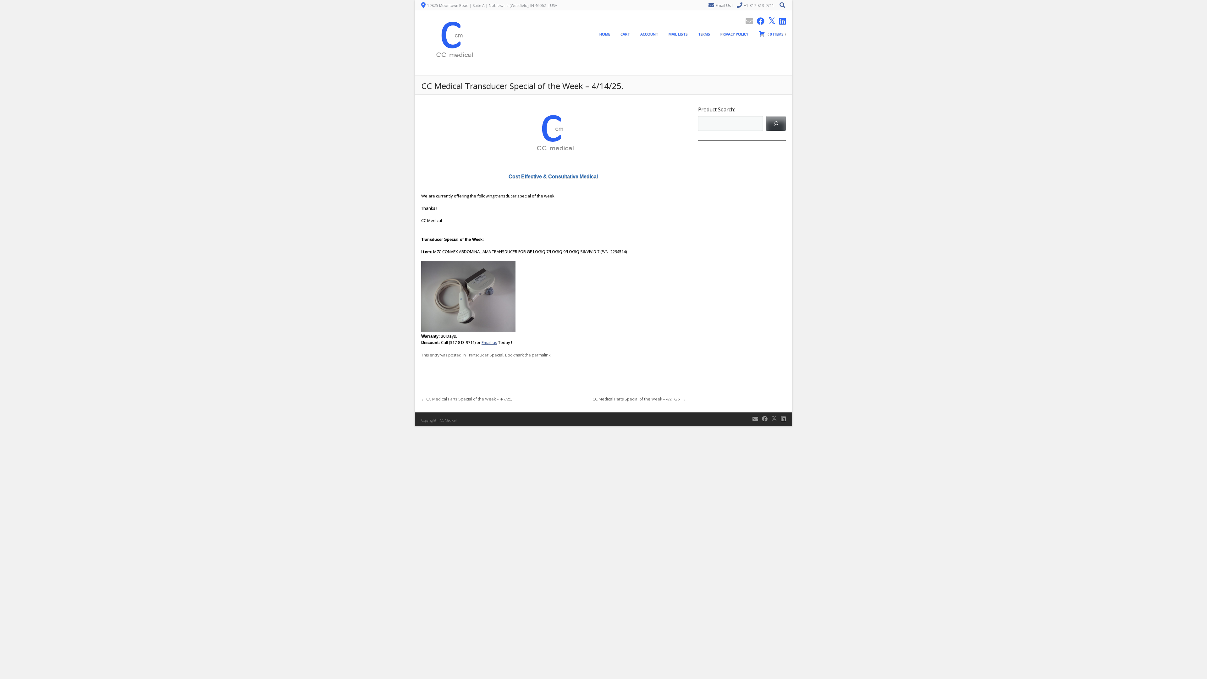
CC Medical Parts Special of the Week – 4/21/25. (639, 399)
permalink (541, 355)
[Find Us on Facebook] (758, 21)
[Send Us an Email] (747, 21)
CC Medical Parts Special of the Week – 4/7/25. (466, 399)
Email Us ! (724, 5)
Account (649, 34)
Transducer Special (485, 355)
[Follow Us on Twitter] (769, 21)
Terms (704, 34)
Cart (625, 34)
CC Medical (448, 420)
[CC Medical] (452, 72)
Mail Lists (678, 34)
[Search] (776, 123)
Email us (489, 342)
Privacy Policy (734, 34)
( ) (776, 34)
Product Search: (716, 109)
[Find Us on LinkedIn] (780, 21)
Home (604, 34)
